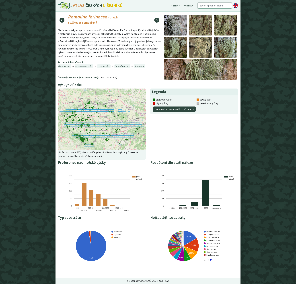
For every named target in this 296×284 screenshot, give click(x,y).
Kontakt (189, 6)
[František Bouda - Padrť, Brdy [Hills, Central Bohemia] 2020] (200, 25)
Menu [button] (174, 6)
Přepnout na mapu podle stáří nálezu (174, 109)
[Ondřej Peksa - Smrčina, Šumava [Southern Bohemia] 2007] (200, 69)
